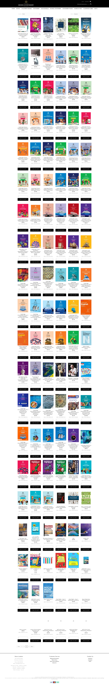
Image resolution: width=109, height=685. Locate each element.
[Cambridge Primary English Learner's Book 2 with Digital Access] (35, 210)
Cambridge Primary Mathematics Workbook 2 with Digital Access (35, 128)
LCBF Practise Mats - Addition (48, 569)
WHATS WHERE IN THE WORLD (23, 569)
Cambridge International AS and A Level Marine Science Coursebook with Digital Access (73, 284)
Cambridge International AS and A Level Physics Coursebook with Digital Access (23, 410)
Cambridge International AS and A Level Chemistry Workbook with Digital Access (23, 316)
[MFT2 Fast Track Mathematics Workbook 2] (86, 621)
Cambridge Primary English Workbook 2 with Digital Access (48, 189)
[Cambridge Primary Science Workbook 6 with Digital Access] (60, 57)
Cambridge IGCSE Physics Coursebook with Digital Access (60, 316)
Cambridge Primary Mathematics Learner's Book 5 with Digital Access (61, 128)
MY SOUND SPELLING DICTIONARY (61, 569)
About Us (54, 662)
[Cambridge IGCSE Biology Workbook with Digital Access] (48, 337)
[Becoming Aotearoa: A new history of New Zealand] (48, 529)
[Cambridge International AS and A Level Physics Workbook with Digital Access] (35, 273)
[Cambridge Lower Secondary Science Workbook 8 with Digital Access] (60, 210)
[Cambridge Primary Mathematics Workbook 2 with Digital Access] (35, 118)
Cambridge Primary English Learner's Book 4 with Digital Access (86, 189)
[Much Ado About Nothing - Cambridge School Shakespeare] (60, 369)
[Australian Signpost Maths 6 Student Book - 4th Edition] (35, 467)
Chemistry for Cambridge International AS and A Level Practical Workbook (48, 66)
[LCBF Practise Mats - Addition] (48, 560)
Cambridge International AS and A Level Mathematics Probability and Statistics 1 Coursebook (61, 412)
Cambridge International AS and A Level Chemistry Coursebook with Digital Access (23, 444)
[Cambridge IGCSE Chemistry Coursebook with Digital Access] (23, 467)
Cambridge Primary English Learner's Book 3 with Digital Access (23, 220)
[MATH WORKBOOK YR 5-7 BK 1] (35, 560)
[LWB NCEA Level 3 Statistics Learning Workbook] (35, 590)
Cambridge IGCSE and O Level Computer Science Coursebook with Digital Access (73, 347)
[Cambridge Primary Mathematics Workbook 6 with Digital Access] (60, 87)
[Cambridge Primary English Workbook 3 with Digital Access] (35, 179)
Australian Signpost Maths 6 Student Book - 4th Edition (35, 476)
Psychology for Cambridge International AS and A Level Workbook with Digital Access (35, 378)
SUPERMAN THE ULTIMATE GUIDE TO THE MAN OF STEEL (61, 539)
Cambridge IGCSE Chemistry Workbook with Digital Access (35, 347)
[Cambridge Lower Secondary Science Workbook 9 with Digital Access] (48, 210)
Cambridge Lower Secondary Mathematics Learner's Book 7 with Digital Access (35, 251)
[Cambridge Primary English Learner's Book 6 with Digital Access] (60, 179)
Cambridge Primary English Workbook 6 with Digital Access (73, 159)
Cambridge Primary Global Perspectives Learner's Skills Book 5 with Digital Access (48, 159)
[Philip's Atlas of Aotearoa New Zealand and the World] (48, 369)
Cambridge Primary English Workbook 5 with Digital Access (86, 159)
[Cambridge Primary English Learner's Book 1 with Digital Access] (86, 467)
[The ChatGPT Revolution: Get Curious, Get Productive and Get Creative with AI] (35, 528)
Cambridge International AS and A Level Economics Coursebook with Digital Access (86, 412)
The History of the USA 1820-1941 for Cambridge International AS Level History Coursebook (23, 378)
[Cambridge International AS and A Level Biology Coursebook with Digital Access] (60, 433)
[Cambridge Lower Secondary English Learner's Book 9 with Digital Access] (60, 242)
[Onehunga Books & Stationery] (26, 3)
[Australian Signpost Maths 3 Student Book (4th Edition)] (60, 467)
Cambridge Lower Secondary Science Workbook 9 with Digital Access (48, 220)
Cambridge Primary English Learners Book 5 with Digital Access (73, 189)
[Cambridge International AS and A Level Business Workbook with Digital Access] (35, 435)
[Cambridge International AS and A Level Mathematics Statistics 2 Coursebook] (35, 401)
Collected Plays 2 (36, 65)
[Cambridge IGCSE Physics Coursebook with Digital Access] (60, 307)
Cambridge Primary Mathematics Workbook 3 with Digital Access (23, 128)
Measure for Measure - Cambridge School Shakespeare (86, 34)
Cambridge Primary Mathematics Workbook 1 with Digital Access (48, 507)
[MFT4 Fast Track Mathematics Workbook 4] (60, 621)
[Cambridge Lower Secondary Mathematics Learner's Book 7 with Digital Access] (35, 241)
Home (13, 8)
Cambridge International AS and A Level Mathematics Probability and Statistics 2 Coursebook (48, 284)
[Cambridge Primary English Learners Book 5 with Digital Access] (73, 179)
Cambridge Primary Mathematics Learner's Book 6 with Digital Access (48, 128)
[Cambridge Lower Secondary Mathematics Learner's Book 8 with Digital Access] (23, 241)
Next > (32, 646)
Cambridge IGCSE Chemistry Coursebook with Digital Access (23, 476)
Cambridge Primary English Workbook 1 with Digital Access (23, 507)
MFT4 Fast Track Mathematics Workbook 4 (60, 630)
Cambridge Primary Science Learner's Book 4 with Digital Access (35, 97)
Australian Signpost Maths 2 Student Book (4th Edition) (35, 34)
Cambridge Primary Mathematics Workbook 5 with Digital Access (73, 97)
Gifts (95, 8)
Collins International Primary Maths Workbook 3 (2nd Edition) (86, 379)
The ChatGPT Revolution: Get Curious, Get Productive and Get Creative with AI (35, 539)
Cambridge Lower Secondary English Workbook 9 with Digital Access (48, 252)
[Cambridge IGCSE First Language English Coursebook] (86, 436)
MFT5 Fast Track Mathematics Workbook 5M (48, 630)
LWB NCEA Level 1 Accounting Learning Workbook (23, 600)
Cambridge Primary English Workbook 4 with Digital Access (23, 189)
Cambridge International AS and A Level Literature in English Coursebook (86, 285)
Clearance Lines (88, 8)
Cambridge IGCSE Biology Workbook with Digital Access (48, 347)
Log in (83, 1)
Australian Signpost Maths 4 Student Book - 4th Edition (48, 476)
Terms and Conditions (54, 661)
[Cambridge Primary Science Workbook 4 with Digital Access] (73, 57)
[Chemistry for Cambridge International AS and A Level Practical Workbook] (48, 55)
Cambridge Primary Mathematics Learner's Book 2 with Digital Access (23, 159)
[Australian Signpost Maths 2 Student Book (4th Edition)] (35, 25)
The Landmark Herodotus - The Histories (61, 34)
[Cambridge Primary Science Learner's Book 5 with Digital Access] (23, 87)
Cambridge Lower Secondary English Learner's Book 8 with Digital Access (73, 252)
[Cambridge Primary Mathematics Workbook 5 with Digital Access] (73, 87)
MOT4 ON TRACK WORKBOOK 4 (73, 630)
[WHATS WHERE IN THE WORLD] (23, 560)
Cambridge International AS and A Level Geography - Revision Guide (73, 413)
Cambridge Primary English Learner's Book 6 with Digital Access (61, 189)
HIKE (73, 538)
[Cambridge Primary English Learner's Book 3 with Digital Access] (23, 210)
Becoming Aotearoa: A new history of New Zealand (48, 539)
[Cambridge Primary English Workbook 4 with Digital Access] (23, 179)
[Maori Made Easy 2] (48, 590)
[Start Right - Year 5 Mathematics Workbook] (60, 590)
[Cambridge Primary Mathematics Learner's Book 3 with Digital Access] (86, 118)
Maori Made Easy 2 (48, 599)
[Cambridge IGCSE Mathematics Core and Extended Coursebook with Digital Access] (73, 306)
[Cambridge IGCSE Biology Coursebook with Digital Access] (60, 337)
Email (90, 661)
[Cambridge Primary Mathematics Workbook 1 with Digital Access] (48, 498)
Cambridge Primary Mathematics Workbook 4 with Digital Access (86, 97)
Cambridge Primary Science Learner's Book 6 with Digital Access (86, 66)
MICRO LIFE (86, 538)
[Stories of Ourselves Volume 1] (73, 25)
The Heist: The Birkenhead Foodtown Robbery (23, 539)
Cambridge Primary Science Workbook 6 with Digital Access (61, 66)
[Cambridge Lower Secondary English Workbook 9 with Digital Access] (48, 242)
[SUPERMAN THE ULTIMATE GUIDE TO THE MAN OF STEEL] (60, 529)
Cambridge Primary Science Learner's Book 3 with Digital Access (48, 97)
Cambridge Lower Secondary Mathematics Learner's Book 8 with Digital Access (23, 251)
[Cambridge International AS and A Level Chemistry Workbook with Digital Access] (23, 305)
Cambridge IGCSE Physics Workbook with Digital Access (48, 316)
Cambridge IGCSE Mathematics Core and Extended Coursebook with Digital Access (73, 317)
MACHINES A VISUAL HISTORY (73, 507)
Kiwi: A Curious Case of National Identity (86, 507)
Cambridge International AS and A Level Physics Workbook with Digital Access (35, 284)
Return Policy (54, 659)
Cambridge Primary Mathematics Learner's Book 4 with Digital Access (73, 128)
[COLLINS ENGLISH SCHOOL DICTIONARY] (60, 498)
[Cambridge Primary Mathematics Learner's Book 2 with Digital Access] (23, 149)
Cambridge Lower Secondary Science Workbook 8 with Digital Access (60, 220)
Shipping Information (54, 658)
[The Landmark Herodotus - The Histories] (60, 25)
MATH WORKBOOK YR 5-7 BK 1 (35, 569)
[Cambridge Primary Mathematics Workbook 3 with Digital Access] (23, 118)
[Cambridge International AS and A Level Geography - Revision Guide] (73, 402)
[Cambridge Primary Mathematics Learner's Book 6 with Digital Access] (48, 118)
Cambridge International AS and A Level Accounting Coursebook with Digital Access (73, 446)
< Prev (18, 646)
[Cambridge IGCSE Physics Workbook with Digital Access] (48, 307)
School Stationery (55, 8)
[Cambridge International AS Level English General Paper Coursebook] (23, 274)
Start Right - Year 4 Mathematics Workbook (73, 600)
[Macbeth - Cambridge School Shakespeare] (73, 369)
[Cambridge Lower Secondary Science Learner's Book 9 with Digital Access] (73, 210)
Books (18, 8)
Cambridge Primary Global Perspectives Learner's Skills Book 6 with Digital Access (35, 159)
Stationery (36, 8)
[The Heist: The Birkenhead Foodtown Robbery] (23, 529)
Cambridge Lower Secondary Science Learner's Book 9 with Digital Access (73, 220)
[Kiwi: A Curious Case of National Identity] (86, 498)
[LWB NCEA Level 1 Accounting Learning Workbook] (23, 590)
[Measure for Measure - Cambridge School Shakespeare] (86, 25)
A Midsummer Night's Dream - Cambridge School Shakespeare (73, 476)
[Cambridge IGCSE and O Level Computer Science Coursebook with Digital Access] (73, 337)
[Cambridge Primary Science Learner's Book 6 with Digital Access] (86, 56)
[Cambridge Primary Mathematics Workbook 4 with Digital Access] (86, 87)
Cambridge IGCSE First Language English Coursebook (86, 446)
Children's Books (27, 8)
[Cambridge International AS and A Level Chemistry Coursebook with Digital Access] (23, 433)
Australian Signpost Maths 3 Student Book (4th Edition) (61, 476)
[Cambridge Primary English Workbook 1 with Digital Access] (23, 498)
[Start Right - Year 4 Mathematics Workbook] (73, 590)
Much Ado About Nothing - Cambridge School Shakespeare (61, 379)
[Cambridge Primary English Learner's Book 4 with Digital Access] (86, 179)
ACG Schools (45, 8)
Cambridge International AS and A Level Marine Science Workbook (61, 285)
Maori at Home (23, 629)
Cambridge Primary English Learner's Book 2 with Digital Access (35, 220)
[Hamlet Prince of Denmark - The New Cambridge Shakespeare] (48, 24)
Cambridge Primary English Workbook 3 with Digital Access (35, 189)
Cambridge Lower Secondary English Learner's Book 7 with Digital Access (86, 252)
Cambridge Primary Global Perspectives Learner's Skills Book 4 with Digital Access (61, 159)
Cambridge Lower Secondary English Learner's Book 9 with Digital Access (61, 252)
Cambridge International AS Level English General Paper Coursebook (23, 285)
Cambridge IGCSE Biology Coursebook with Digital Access (60, 347)
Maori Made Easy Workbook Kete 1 (86, 600)
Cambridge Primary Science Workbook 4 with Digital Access (73, 66)
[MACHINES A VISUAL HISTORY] (73, 498)
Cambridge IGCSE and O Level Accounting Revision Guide (23, 34)
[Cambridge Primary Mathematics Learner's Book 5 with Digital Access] (60, 118)
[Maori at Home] (23, 621)
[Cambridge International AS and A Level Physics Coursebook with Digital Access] (23, 400)
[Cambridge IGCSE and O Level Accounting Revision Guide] (23, 25)
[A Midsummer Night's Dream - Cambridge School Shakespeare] (73, 467)
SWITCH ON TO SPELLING (73, 569)
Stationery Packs (68, 8)
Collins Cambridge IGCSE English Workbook (86, 316)
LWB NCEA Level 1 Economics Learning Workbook (86, 569)
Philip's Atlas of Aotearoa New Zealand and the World (48, 379)
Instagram (90, 659)
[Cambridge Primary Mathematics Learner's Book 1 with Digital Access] (35, 497)
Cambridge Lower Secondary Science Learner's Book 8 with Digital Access (86, 220)
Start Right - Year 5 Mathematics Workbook (60, 600)
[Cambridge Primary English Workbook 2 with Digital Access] (48, 179)
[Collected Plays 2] (35, 57)
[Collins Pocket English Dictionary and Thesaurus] (35, 621)
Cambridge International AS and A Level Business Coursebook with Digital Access (48, 446)
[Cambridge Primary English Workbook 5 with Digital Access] (86, 149)
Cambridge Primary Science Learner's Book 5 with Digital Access (23, 97)
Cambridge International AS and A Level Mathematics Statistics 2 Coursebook (35, 412)
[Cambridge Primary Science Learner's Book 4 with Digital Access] (35, 87)
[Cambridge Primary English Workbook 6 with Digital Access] (73, 149)
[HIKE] (73, 529)
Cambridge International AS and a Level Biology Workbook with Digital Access (35, 316)
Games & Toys (78, 8)
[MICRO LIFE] (86, 529)
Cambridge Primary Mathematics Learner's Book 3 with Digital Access (86, 128)
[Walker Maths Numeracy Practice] (86, 337)
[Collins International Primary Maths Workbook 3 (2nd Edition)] (86, 369)
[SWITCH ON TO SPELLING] (73, 560)
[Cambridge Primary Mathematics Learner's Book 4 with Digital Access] (73, 118)
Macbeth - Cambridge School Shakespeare (73, 379)
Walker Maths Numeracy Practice (86, 347)
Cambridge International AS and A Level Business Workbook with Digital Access (35, 446)
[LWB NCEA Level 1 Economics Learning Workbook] (86, 560)
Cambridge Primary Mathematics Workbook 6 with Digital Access (60, 97)
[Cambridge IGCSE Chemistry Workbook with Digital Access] (35, 337)
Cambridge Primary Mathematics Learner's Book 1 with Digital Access (35, 507)
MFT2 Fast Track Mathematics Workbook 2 (86, 630)
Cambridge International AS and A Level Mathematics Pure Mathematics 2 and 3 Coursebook (48, 412)
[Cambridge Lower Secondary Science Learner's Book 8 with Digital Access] (86, 210)
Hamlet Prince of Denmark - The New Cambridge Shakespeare (48, 35)
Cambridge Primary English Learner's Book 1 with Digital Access (86, 476)
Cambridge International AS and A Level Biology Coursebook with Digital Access (61, 444)
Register (87, 1)
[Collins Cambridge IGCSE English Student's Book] (23, 337)
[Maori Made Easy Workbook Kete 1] (86, 590)
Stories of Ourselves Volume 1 (73, 34)
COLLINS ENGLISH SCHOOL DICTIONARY (61, 507)
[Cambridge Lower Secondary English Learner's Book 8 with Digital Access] (73, 242)
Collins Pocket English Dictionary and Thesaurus (35, 630)
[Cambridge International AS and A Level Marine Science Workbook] (60, 274)
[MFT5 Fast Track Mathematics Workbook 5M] (48, 621)
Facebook (90, 658)
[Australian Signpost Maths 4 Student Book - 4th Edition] (48, 467)
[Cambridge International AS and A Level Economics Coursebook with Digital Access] (86, 401)
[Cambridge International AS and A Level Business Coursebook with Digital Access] (48, 435)
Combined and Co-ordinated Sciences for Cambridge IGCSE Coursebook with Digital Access (23, 66)
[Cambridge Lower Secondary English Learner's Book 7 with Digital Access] (86, 242)
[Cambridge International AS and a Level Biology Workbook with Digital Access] (35, 305)
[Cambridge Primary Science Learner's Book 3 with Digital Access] (48, 87)
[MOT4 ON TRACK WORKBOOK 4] (73, 621)
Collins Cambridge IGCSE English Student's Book (23, 347)
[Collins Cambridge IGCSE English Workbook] (86, 307)
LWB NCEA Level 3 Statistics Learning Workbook (35, 600)
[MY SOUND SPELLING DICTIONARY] (60, 560)
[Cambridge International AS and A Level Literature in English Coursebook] (86, 274)
